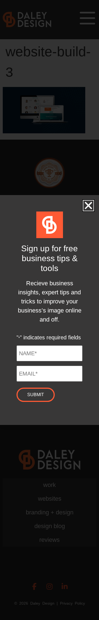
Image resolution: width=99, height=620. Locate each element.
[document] (49, 310)
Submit (35, 394)
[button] (88, 206)
